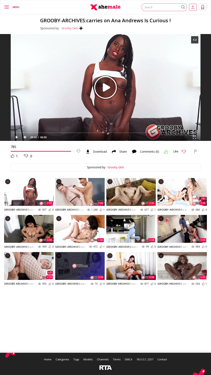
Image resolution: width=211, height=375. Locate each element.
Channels (103, 359)
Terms (117, 359)
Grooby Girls (70, 28)
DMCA (128, 359)
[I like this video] (166, 151)
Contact (162, 359)
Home (48, 359)
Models (88, 359)
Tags (76, 359)
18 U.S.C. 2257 (144, 359)
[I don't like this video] (185, 151)
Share (123, 151)
